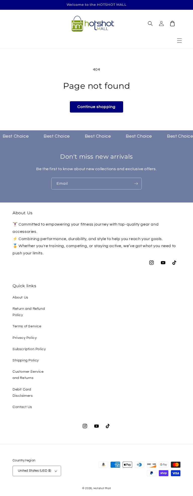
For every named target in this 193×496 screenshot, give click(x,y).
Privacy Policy (25, 338)
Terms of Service (27, 326)
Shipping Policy (26, 360)
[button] (179, 40)
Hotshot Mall (102, 488)
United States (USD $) (34, 470)
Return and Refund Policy (29, 312)
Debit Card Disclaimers (23, 393)
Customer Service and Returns (28, 375)
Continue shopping (96, 107)
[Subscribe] (135, 183)
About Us (20, 297)
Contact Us (22, 407)
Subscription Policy (29, 349)
